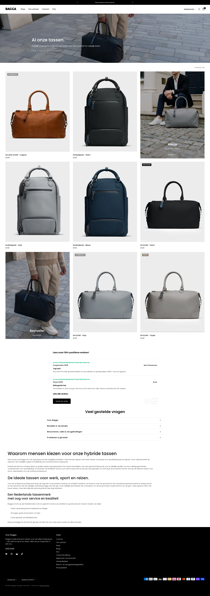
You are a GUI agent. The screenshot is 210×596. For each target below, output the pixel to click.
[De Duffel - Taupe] (172, 292)
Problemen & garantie (57, 437)
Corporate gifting (63, 555)
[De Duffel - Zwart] (172, 202)
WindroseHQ (44, 586)
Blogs (58, 548)
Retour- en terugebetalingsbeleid (69, 564)
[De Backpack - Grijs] (37, 202)
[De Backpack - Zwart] (105, 111)
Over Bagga (52, 420)
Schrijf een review (62, 401)
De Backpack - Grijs (13, 245)
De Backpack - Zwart (81, 155)
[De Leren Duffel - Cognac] (37, 111)
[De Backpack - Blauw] (105, 202)
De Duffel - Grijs (79, 335)
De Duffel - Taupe (147, 335)
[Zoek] (199, 9)
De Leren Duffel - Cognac (16, 155)
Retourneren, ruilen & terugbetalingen (64, 431)
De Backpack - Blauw (82, 245)
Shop (23, 9)
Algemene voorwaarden (66, 558)
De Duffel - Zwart (147, 245)
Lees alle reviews (60, 393)
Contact (45, 9)
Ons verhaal (33, 9)
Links (58, 535)
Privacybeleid (61, 568)
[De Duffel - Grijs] (105, 292)
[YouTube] (18, 554)
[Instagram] (13, 554)
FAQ (54, 9)
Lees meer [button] (9, 548)
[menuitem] (23, 9)
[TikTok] (23, 553)
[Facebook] (7, 554)
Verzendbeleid (62, 561)
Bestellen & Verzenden (57, 426)
